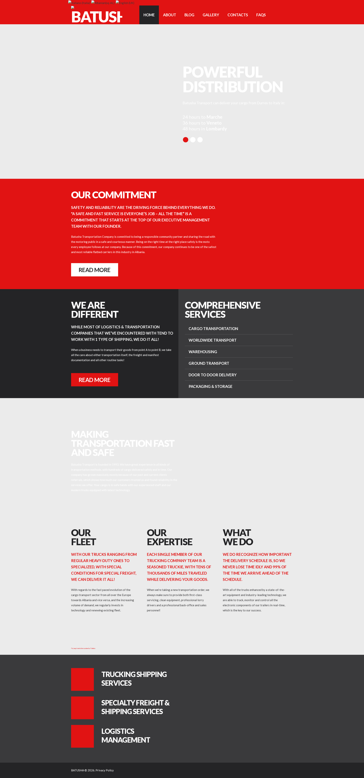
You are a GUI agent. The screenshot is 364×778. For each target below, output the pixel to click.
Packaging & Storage (210, 386)
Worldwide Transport (213, 340)
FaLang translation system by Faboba (83, 648)
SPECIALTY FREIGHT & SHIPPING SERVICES (135, 707)
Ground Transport (209, 363)
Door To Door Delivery (213, 375)
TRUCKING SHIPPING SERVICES (134, 678)
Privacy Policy (105, 770)
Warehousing (203, 351)
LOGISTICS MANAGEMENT (125, 735)
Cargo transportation (213, 328)
